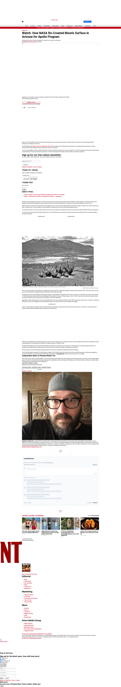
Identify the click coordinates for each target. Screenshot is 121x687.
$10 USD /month (27, 367)
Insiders (3, 659)
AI (40, 634)
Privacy (40, 167)
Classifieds (27, 596)
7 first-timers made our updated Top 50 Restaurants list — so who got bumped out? (60, 27)
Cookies (31, 634)
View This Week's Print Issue (29, 574)
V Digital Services (29, 630)
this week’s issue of (41, 146)
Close (2, 686)
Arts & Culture (55, 25)
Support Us (87, 21)
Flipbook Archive (28, 613)
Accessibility (37, 634)
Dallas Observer (28, 623)
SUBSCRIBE (26, 179)
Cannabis (33, 25)
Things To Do (70, 25)
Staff (25, 615)
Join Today (3, 664)
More (94, 25)
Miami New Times (28, 627)
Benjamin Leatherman (29, 41)
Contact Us (27, 611)
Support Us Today (26, 371)
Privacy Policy (28, 602)
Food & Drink (47, 25)
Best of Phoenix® (5, 661)
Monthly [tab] (31, 363)
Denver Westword (29, 625)
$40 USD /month (46, 367)
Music (62, 25)
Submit (7, 678)
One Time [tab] (25, 363)
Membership (27, 617)
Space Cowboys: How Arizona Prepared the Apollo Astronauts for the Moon (44, 194)
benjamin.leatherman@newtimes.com (32, 447)
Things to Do (4, 658)
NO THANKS (34, 179)
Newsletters (88, 25)
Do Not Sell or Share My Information (31, 638)
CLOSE (24, 189)
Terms (35, 167)
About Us (26, 608)
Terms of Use (27, 600)
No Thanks (3, 666)
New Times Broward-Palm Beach (32, 629)
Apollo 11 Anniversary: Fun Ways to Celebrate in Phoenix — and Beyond (42, 196)
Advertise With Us (29, 594)
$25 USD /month (36, 367)
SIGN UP (25, 165)
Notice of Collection (27, 167)
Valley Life (24, 30)
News (26, 25)
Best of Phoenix (78, 25)
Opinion (39, 25)
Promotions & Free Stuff (30, 598)
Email (24, 161)
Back (2, 678)
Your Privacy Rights (46, 634)
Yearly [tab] (35, 363)
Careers (26, 610)
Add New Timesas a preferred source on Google (31, 103)
